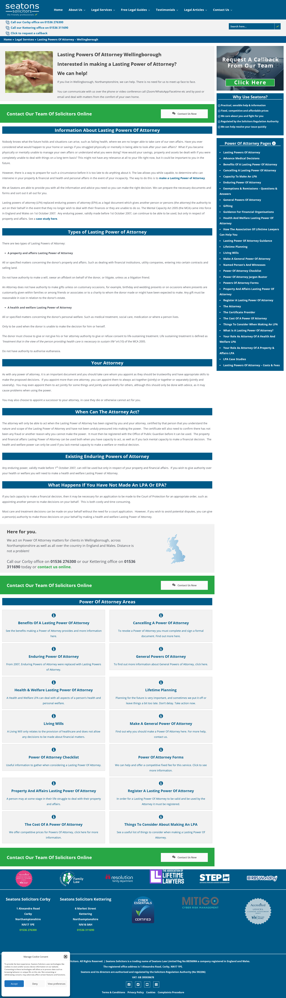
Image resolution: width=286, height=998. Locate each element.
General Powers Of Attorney (161, 656)
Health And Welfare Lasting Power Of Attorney (246, 220)
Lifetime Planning (161, 689)
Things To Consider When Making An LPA (250, 324)
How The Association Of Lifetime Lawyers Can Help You (249, 231)
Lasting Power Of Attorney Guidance (247, 240)
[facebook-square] (130, 984)
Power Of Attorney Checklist (54, 757)
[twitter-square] (139, 984)
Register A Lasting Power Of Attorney (161, 790)
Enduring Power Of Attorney (54, 656)
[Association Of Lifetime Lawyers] (166, 877)
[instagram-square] (156, 984)
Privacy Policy (136, 992)
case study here (46, 218)
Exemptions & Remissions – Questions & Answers (248, 191)
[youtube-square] (148, 984)
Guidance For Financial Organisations (248, 212)
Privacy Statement (41, 991)
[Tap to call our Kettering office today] (8, 33)
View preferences (56, 983)
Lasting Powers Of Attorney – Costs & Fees (251, 365)
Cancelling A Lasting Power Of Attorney (249, 170)
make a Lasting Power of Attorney (182, 178)
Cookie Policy (26, 991)
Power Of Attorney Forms (161, 757)
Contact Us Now (187, 113)
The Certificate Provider (239, 312)
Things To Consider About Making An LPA (161, 824)
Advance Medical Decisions (241, 158)
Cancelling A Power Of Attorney (161, 622)
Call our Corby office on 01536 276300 (37, 22)
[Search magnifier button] (277, 26)
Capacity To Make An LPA (240, 176)
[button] (65, 956)
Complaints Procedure (171, 992)
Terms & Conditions (113, 992)
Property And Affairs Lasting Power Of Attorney (53, 790)
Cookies (150, 992)
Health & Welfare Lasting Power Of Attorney (53, 689)
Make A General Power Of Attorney (161, 723)
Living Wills (54, 723)
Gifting (228, 206)
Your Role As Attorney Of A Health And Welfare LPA (247, 339)
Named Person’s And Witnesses (244, 265)
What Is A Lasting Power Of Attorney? (248, 330)
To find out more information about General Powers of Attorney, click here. (161, 664)
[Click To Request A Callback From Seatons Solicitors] (250, 68)
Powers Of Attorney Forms (241, 283)
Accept (14, 983)
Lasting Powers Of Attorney (241, 152)
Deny (35, 983)
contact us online (54, 566)
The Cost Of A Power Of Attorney (54, 824)
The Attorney (232, 306)
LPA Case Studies (234, 359)
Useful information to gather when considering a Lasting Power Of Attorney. (53, 765)
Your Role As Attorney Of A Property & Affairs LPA (247, 350)
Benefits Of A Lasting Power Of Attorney (53, 622)
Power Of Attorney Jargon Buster (245, 277)
